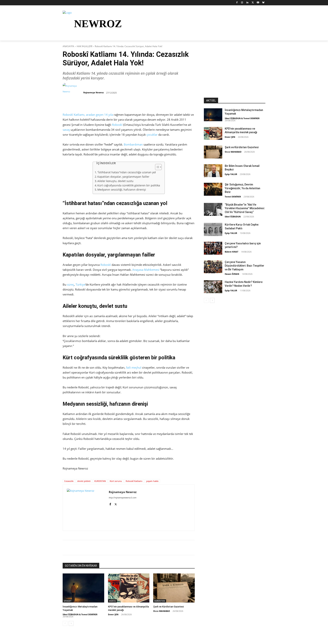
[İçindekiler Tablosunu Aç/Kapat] (156, 167)
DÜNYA (112, 600)
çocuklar (152, 134)
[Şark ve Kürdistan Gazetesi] (174, 588)
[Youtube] (258, 3)
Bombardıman (133, 144)
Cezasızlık (68, 481)
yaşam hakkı (152, 481)
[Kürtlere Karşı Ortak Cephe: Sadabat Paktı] (213, 229)
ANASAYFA (68, 46)
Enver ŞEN (113, 614)
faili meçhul (133, 367)
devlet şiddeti (84, 481)
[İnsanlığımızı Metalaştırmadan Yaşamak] (83, 588)
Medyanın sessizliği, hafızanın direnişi (122, 189)
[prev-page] (65, 623)
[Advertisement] (234, 74)
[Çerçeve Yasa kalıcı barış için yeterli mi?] (213, 248)
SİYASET (67, 600)
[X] (253, 3)
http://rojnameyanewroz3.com (122, 497)
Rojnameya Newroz (93, 92)
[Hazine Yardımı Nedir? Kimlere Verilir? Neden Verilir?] (213, 286)
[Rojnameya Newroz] (73, 92)
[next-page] (71, 623)
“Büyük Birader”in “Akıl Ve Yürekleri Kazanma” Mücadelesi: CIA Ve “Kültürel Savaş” (245, 208)
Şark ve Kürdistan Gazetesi (168, 606)
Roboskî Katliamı (134, 481)
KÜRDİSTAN (159, 600)
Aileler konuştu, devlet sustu (115, 181)
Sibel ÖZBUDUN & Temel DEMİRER (80, 614)
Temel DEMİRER (233, 196)
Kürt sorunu (116, 481)
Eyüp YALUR (231, 174)
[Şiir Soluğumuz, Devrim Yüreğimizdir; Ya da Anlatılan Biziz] (213, 189)
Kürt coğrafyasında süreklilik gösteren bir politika (129, 185)
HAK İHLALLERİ (84, 46)
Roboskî (117, 125)
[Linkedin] (247, 3)
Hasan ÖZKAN (232, 273)
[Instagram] (242, 3)
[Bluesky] (263, 3)
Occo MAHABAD (161, 611)
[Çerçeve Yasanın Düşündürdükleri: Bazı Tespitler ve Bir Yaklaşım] (213, 266)
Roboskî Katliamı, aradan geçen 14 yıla (88, 114)
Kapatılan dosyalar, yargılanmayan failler (123, 176)
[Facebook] (237, 3)
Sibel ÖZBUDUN (233, 216)
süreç (70, 284)
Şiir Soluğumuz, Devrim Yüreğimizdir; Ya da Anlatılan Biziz (242, 188)
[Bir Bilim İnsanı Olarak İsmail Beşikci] (213, 170)
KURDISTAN (100, 481)
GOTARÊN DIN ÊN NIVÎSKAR (81, 565)
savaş (66, 129)
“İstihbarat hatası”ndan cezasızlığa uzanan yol (127, 172)
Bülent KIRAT (231, 251)
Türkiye (80, 284)
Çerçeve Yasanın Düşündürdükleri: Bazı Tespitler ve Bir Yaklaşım (244, 265)
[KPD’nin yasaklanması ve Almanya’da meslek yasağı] (129, 588)
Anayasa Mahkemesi (145, 270)
